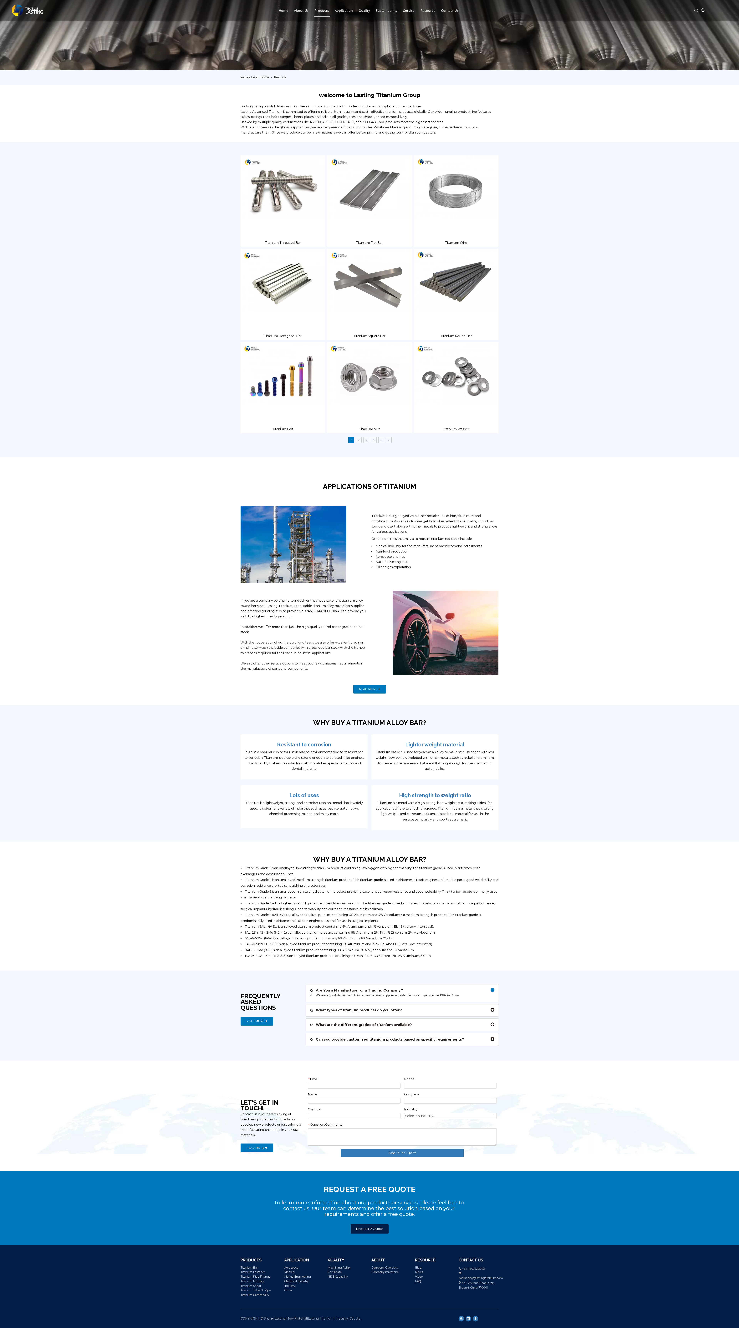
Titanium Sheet (251, 1286)
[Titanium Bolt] (283, 374)
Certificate (335, 1272)
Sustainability (386, 10)
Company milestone (385, 1272)
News (419, 1272)
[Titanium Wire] (456, 187)
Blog (418, 1267)
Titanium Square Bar (369, 336)
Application (344, 10)
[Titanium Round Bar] (456, 280)
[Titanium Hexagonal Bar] (283, 280)
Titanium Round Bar (456, 336)
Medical (289, 1272)
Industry (289, 1286)
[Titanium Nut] (369, 374)
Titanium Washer (456, 429)
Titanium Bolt (282, 429)
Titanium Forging (252, 1281)
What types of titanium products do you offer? (356, 1010)
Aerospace (291, 1267)
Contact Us (450, 10)
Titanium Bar (249, 1267)
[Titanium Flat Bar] (369, 187)
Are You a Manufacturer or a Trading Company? (356, 990)
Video (419, 1276)
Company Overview (384, 1267)
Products (321, 10)
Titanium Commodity (255, 1295)
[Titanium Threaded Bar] (283, 187)
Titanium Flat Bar (369, 243)
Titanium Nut (369, 429)
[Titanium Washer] (456, 374)
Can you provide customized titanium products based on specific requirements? (387, 1039)
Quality (364, 10)
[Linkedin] (468, 1318)
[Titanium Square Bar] (369, 280)
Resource (427, 10)
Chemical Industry (296, 1281)
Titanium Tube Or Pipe (256, 1290)
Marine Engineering (297, 1276)
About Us (301, 10)
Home (283, 10)
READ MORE (368, 689)
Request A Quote (369, 1229)
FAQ (418, 1281)
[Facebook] (475, 1318)
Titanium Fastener (253, 1272)
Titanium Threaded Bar (283, 243)
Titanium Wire (456, 243)
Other (288, 1290)
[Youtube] (461, 1318)
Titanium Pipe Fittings (255, 1276)
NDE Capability (338, 1276)
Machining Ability (339, 1267)
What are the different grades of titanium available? (361, 1025)
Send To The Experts (402, 1153)
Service (409, 10)
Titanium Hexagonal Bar (283, 336)
